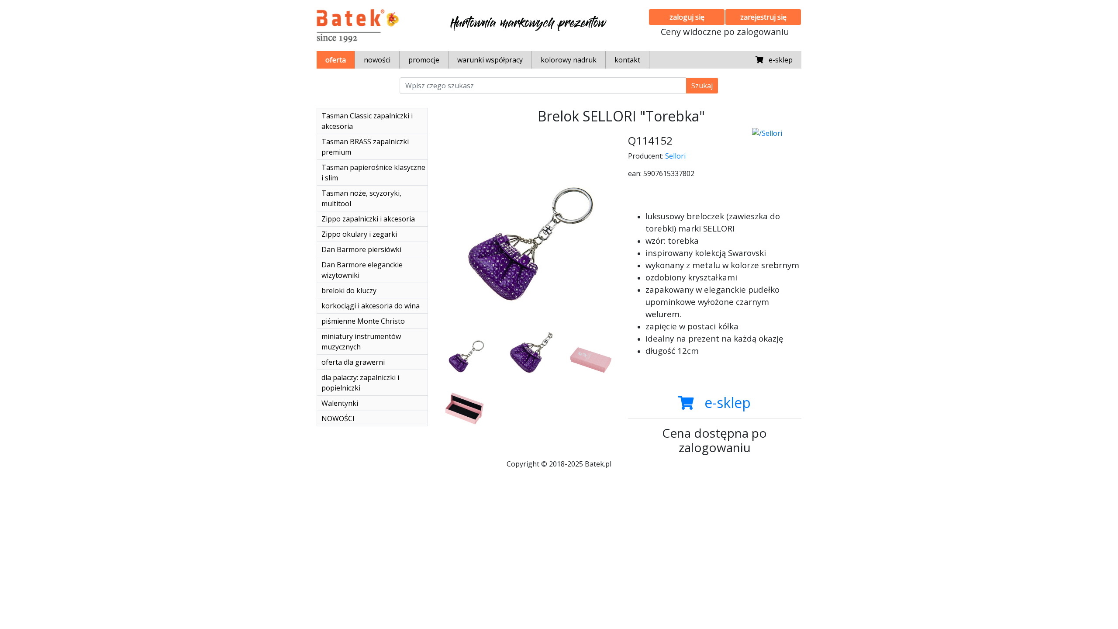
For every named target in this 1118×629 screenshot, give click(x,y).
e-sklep (778, 60)
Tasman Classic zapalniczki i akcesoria (367, 121)
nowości (377, 60)
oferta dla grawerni (353, 362)
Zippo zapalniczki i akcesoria (368, 219)
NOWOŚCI (338, 418)
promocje (423, 60)
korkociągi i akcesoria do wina (370, 306)
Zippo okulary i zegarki (359, 234)
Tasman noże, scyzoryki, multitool (361, 198)
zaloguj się (686, 17)
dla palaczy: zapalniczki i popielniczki (360, 383)
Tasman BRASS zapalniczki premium (365, 147)
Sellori (675, 156)
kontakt (627, 60)
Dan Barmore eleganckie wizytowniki (362, 270)
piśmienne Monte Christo (363, 321)
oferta (335, 60)
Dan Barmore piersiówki (361, 249)
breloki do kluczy (348, 290)
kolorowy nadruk (569, 60)
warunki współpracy (490, 60)
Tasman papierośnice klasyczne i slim (373, 172)
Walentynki (339, 403)
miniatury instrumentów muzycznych (361, 342)
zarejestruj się (763, 17)
